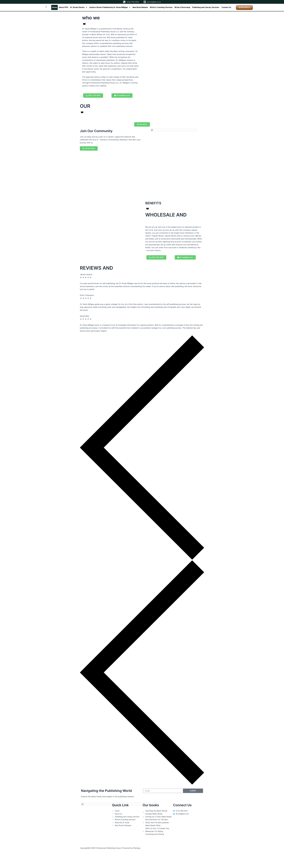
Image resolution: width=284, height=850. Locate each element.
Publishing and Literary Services (206, 7)
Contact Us (226, 7)
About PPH (63, 7)
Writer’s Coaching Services (161, 7)
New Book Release (140, 7)
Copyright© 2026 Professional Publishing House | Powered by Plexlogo (110, 848)
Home (54, 7)
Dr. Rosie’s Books (77, 7)
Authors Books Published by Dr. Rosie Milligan (108, 7)
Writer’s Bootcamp (182, 7)
